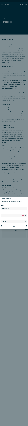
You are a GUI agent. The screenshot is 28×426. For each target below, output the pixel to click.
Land (2, 212)
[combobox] (14, 208)
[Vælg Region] (26, 208)
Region (2, 205)
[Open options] (26, 221)
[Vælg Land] (24, 215)
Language (3, 218)
